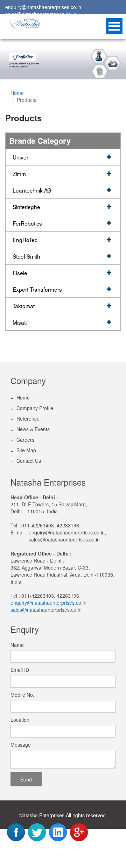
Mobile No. (22, 694)
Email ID (19, 669)
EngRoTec (25, 240)
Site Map (26, 450)
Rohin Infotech (75, 848)
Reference (28, 418)
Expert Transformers (37, 289)
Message (20, 744)
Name (17, 644)
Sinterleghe (26, 206)
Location (19, 719)
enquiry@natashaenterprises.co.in (43, 7)
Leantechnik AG (32, 190)
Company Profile (34, 407)
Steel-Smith (26, 256)
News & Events (33, 429)
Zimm (19, 173)
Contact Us (28, 460)
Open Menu (114, 26)
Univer (20, 157)
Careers (25, 439)
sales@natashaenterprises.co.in (46, 609)
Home (17, 92)
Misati (20, 322)
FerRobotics (27, 223)
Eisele (20, 273)
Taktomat (24, 306)
